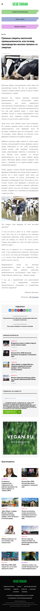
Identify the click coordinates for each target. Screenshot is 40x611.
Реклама (24, 591)
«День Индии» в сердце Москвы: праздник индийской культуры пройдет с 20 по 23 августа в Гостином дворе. (22, 367)
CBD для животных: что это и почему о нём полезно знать (9, 541)
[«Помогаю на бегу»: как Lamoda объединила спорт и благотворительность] (30, 556)
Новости (14, 341)
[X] (21, 310)
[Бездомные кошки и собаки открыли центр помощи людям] (6, 343)
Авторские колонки (30, 586)
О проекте (16, 591)
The (30, 297)
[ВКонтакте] (10, 310)
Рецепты (16, 589)
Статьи (4, 536)
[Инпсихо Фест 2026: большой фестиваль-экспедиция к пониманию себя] (6, 353)
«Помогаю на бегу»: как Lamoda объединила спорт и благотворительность (30, 567)
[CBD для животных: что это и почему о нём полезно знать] (10, 530)
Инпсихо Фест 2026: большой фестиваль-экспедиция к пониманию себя (23, 354)
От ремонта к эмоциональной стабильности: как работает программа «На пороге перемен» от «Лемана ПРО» (9, 486)
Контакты (33, 589)
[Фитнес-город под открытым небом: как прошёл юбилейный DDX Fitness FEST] (6, 378)
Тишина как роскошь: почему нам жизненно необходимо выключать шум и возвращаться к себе (29, 514)
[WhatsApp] (27, 310)
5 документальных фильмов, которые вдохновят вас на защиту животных (20, 319)
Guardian (35, 297)
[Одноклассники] (13, 310)
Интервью (5, 479)
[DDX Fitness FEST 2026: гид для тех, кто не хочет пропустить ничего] (10, 556)
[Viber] (24, 310)
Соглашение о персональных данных (20, 598)
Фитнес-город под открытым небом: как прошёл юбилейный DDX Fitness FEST (23, 379)
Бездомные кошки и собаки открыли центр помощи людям (23, 344)
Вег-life (4, 34)
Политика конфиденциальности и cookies (20, 595)
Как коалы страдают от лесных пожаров (20, 326)
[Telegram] (30, 310)
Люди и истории (9, 586)
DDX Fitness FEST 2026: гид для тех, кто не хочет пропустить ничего (9, 567)
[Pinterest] (18, 310)
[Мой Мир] (15, 310)
